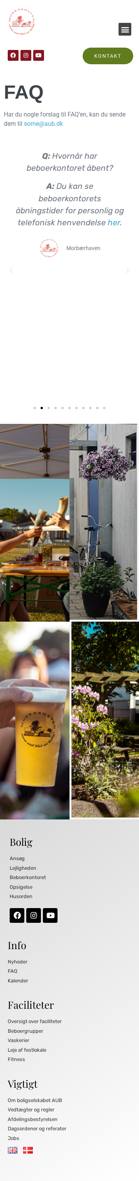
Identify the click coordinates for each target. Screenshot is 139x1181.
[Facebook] (13, 55)
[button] (125, 29)
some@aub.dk (43, 123)
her (113, 222)
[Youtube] (38, 55)
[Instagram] (25, 55)
